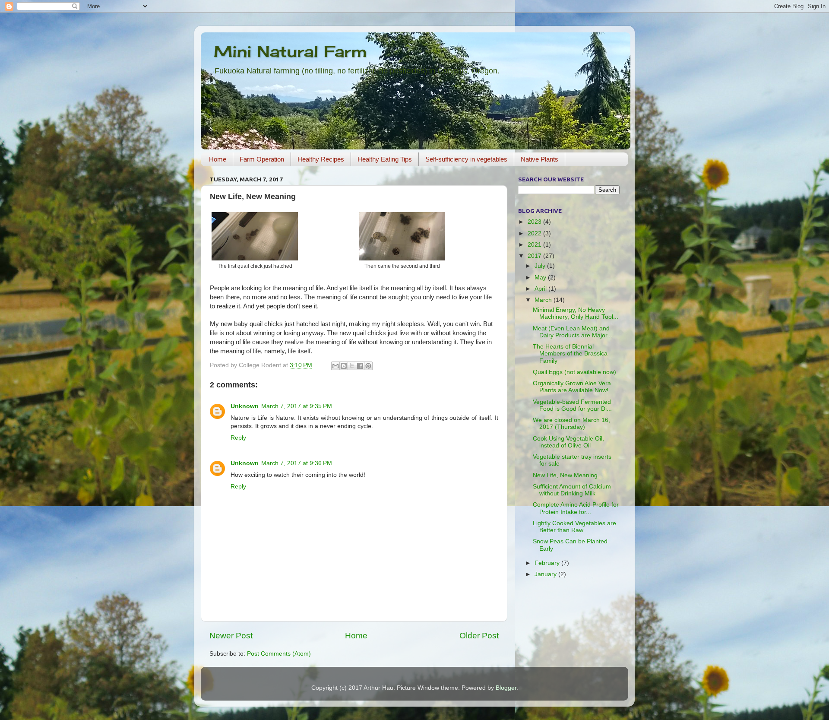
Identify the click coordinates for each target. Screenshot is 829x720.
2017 (535, 256)
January (546, 574)
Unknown (245, 406)
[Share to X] (352, 366)
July (541, 266)
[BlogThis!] (343, 366)
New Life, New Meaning (565, 475)
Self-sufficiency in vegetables (466, 159)
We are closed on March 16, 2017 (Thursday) (571, 423)
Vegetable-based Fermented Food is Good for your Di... (572, 405)
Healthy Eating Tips (385, 159)
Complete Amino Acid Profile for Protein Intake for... (576, 508)
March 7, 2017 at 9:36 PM (296, 463)
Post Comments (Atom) (279, 653)
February (548, 563)
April (541, 288)
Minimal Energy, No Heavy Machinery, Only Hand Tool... (575, 313)
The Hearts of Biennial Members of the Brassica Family (570, 353)
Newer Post (231, 635)
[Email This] (335, 366)
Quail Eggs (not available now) (574, 372)
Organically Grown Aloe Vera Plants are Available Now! (572, 386)
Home (217, 159)
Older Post (479, 635)
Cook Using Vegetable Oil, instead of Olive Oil (568, 442)
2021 (535, 244)
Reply (238, 438)
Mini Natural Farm (290, 51)
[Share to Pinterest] (368, 366)
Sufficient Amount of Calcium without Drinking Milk (572, 490)
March (544, 300)
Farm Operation (262, 159)
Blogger (506, 688)
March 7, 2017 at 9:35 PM (296, 406)
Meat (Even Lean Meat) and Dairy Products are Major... (572, 332)
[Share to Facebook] (360, 366)
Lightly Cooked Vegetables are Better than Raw (574, 526)
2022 (535, 233)
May (541, 277)
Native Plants (539, 159)
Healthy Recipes (320, 159)
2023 (535, 222)
